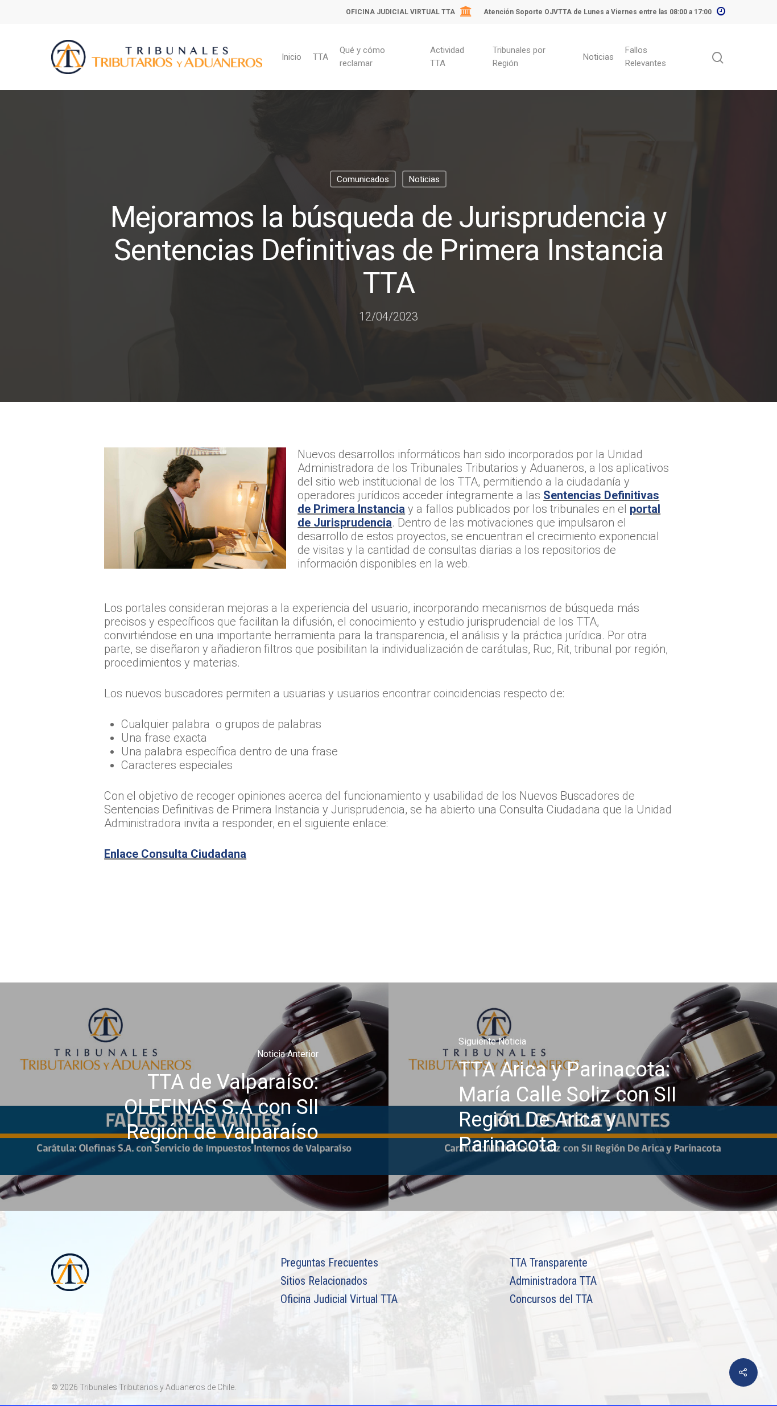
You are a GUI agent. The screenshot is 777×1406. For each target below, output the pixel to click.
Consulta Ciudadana (193, 854)
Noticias (598, 57)
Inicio (291, 57)
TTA (320, 57)
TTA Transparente (549, 1262)
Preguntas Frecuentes (329, 1262)
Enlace (122, 854)
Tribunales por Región (519, 56)
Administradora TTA (553, 1281)
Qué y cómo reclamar (362, 56)
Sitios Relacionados (323, 1281)
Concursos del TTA (551, 1299)
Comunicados (363, 179)
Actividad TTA (447, 56)
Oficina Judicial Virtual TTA (339, 1299)
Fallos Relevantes (645, 56)
